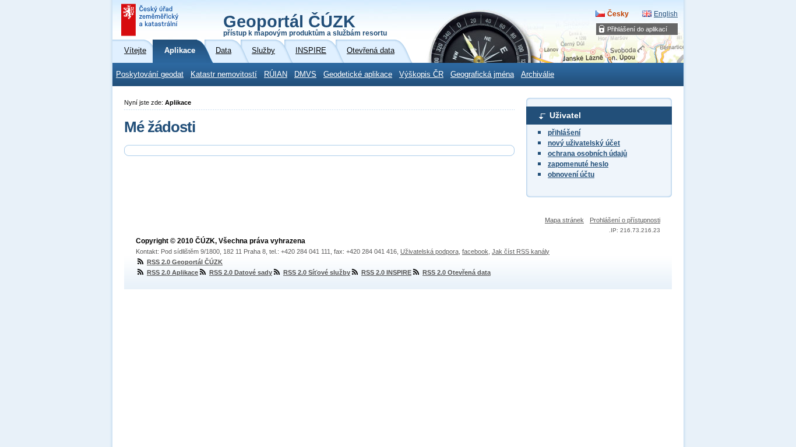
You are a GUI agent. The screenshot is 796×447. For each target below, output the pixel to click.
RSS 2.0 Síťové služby (316, 272)
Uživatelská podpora (429, 251)
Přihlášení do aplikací (637, 29)
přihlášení (564, 133)
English (666, 14)
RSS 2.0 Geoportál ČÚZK (185, 261)
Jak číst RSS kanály (521, 251)
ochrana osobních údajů (587, 154)
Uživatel (565, 115)
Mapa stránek (564, 220)
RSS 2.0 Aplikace (172, 272)
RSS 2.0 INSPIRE (386, 272)
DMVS (305, 74)
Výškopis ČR (421, 74)
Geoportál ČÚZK (305, 24)
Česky (618, 14)
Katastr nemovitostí (224, 74)
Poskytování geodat (150, 74)
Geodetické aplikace (357, 74)
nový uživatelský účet (584, 143)
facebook (475, 251)
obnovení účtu (571, 175)
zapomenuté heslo (578, 164)
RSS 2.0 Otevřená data (456, 272)
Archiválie (537, 74)
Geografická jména (482, 74)
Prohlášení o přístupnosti (625, 220)
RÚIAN (275, 74)
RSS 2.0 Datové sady (240, 272)
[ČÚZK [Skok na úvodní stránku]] (151, 20)
